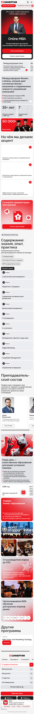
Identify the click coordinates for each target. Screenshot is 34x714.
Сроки (13, 706)
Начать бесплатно (8, 5)
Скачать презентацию (17, 56)
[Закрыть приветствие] (2, 700)
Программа (7, 706)
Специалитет (25, 659)
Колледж (5, 659)
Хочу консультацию (17, 51)
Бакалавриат (14, 659)
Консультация (26, 706)
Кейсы (19, 706)
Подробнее (4, 709)
